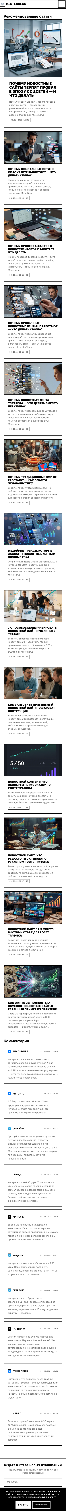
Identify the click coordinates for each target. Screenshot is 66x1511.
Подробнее (41, 1505)
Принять (23, 1505)
